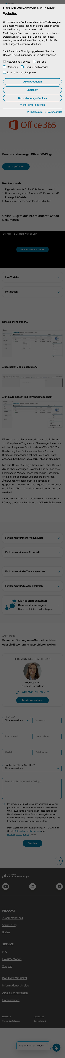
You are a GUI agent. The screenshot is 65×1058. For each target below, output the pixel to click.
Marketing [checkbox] (12, 66)
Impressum (36, 111)
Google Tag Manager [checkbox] (36, 66)
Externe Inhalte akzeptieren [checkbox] (22, 72)
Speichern (32, 89)
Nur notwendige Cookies (32, 98)
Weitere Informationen (32, 104)
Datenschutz (54, 111)
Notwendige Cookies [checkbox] (18, 61)
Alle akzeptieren (32, 81)
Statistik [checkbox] (41, 61)
